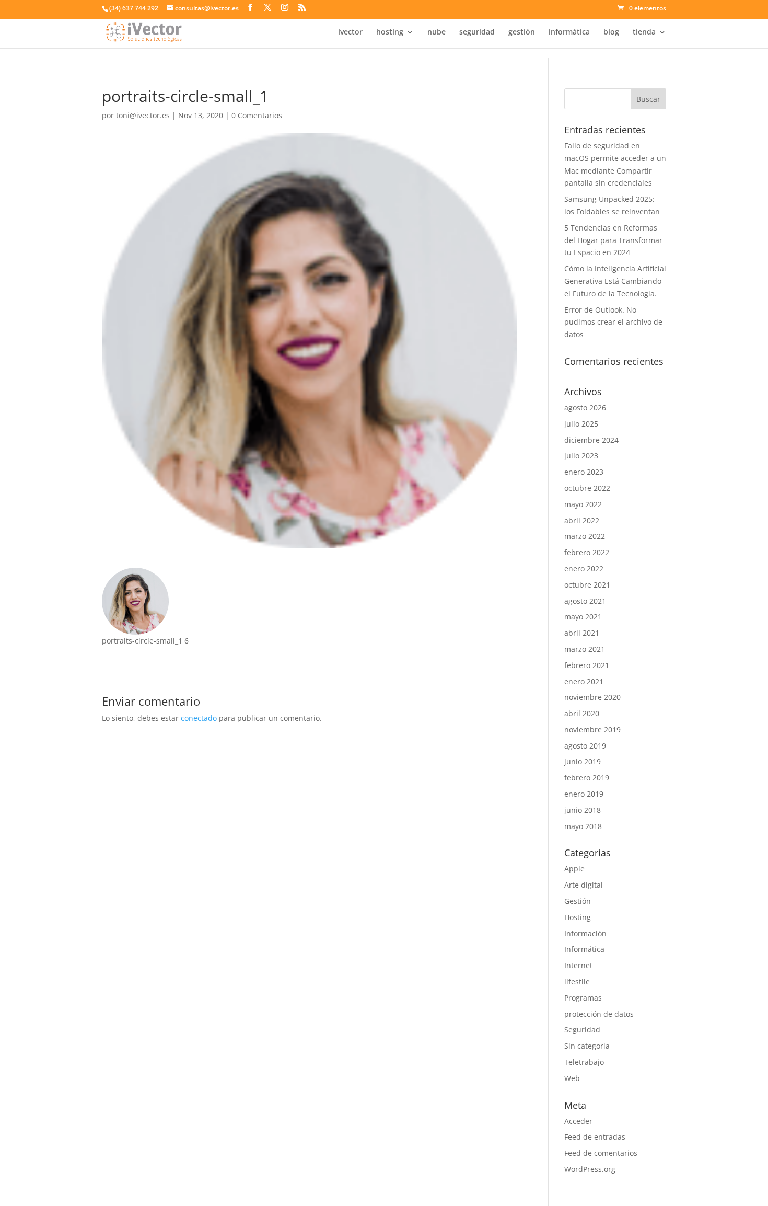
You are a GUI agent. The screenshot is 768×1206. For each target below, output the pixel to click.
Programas (583, 998)
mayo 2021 (583, 617)
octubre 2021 (587, 585)
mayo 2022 (583, 504)
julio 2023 (581, 456)
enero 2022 (583, 568)
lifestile (577, 981)
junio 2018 (582, 810)
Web (572, 1078)
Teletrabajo (584, 1062)
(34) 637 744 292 (133, 8)
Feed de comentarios (600, 1153)
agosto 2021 (585, 601)
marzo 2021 (584, 649)
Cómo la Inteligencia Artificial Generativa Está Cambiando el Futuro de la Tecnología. (615, 280)
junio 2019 (582, 761)
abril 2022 (581, 520)
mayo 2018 (583, 826)
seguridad (477, 32)
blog (611, 32)
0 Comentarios (256, 115)
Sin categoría (587, 1046)
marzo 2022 (584, 536)
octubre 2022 (587, 488)
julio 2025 (581, 424)
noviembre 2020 (592, 697)
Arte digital (583, 885)
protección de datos (599, 1014)
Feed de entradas (594, 1137)
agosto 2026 (585, 407)
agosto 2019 (585, 746)
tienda (644, 32)
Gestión (577, 901)
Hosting (577, 917)
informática (569, 32)
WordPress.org (589, 1169)
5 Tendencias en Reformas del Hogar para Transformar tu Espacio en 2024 (613, 240)
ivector (350, 32)
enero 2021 (583, 681)
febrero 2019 (586, 778)
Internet (578, 965)
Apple (574, 869)
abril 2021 (581, 633)
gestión (521, 32)
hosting (389, 32)
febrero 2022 (586, 552)
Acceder (578, 1121)
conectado (199, 718)
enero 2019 (583, 794)
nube (436, 32)
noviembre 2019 (592, 729)
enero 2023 (583, 472)
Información (585, 933)
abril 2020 (581, 713)
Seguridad (582, 1030)
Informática (584, 949)
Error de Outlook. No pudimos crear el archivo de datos (613, 322)
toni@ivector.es (143, 115)
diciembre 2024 (591, 440)
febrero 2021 (586, 665)
